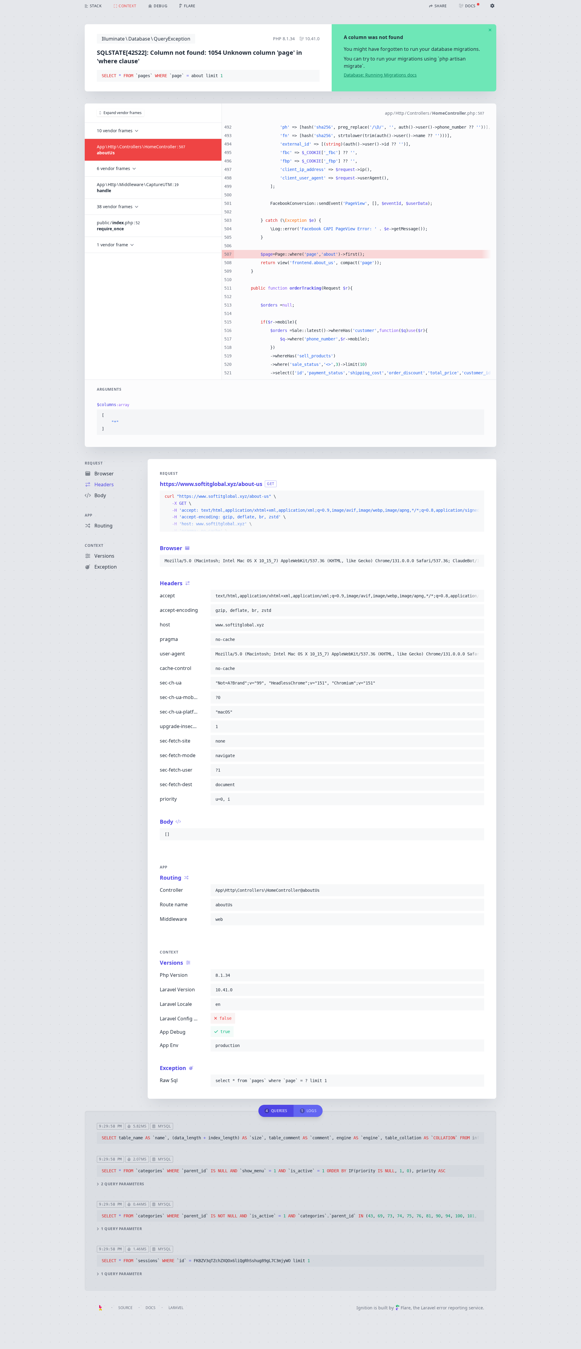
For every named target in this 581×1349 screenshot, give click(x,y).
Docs (151, 1307)
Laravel (176, 1307)
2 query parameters (122, 1184)
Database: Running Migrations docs (380, 75)
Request (94, 463)
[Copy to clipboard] (312, 76)
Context (94, 545)
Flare (406, 1308)
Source (125, 1307)
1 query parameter (121, 1228)
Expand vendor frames (122, 112)
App (89, 515)
